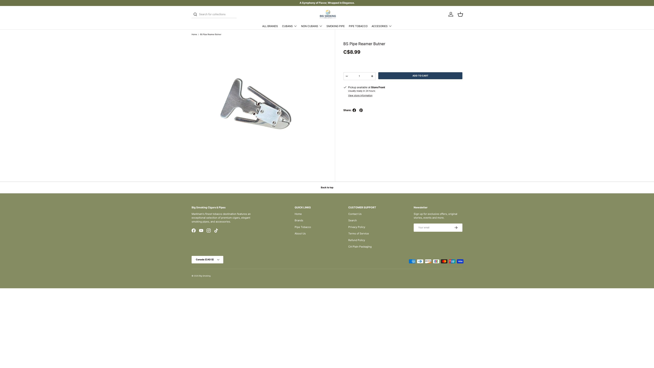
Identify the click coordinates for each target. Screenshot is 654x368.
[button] (460, 14)
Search (352, 220)
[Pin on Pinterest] (361, 110)
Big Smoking (205, 276)
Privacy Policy (356, 227)
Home (194, 34)
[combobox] (214, 14)
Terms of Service (358, 233)
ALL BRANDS (270, 26)
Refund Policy (356, 240)
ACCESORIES (380, 26)
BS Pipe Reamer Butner (210, 34)
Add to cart (420, 75)
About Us (300, 233)
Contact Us (355, 214)
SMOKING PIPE (335, 26)
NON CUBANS (309, 26)
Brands (299, 220)
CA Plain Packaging (360, 246)
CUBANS (287, 26)
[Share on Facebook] (354, 110)
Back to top (327, 187)
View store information (360, 95)
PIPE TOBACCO (358, 26)
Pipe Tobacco (303, 227)
